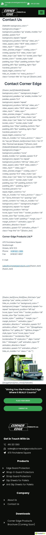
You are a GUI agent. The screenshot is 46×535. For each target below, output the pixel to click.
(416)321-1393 (17, 251)
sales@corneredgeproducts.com (16, 266)
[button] (41, 12)
